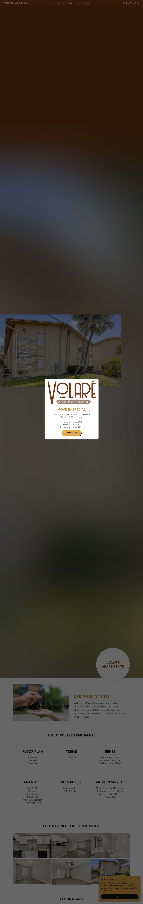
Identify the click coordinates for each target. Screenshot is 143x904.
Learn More (71, 433)
